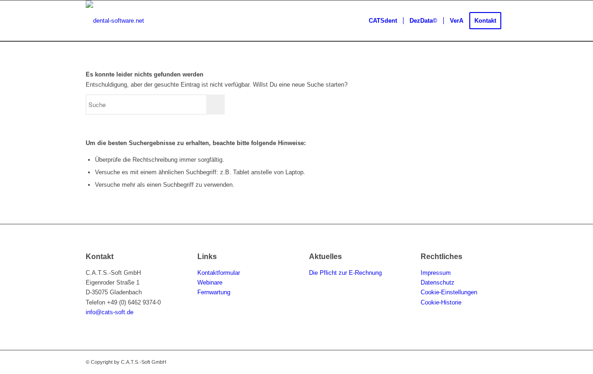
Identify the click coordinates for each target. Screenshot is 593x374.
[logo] (115, 20)
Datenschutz (437, 282)
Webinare (209, 282)
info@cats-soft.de (109, 312)
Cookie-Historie (441, 302)
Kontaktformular (218, 272)
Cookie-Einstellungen (449, 292)
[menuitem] (383, 20)
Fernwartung (213, 292)
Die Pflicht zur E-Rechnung (346, 272)
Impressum (436, 272)
